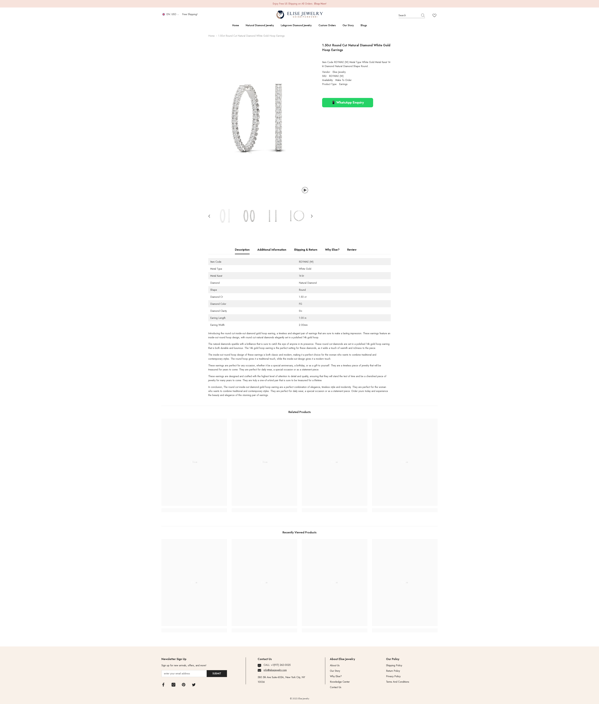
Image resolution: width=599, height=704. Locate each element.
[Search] (412, 15)
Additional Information (271, 250)
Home (211, 36)
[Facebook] (163, 685)
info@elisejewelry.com (275, 670)
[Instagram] (173, 685)
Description (242, 250)
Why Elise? (332, 250)
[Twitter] (194, 685)
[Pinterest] (183, 685)
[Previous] (209, 216)
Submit (216, 673)
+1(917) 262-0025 (281, 665)
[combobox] (409, 15)
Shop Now (320, 3)
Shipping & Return (305, 250)
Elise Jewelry (339, 72)
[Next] (311, 216)
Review (351, 250)
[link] (194, 510)
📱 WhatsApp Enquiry (347, 102)
